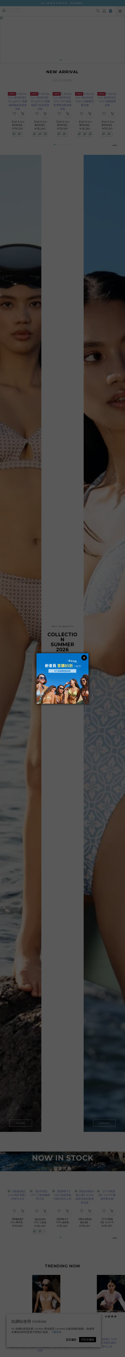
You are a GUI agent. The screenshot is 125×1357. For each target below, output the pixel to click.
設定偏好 (71, 1339)
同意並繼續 (87, 1339)
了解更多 (56, 1332)
